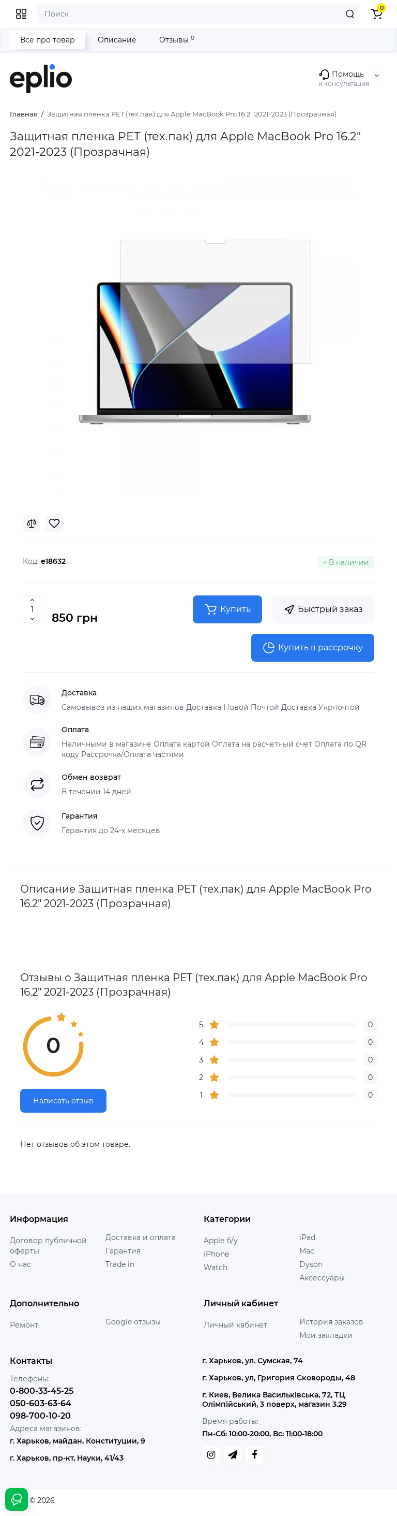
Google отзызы (133, 1321)
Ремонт (24, 1325)
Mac (306, 1251)
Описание (117, 40)
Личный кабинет (235, 1325)
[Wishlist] (54, 523)
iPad (307, 1237)
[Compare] (31, 523)
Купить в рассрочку (320, 647)
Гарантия (123, 1251)
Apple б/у (221, 1240)
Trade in (119, 1264)
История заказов (331, 1321)
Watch (215, 1267)
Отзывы (176, 40)
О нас (20, 1264)
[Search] (350, 14)
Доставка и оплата (140, 1237)
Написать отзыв (63, 1100)
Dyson (311, 1264)
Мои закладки (326, 1335)
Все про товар (47, 40)
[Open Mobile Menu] (21, 14)
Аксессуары (322, 1277)
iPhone (216, 1254)
